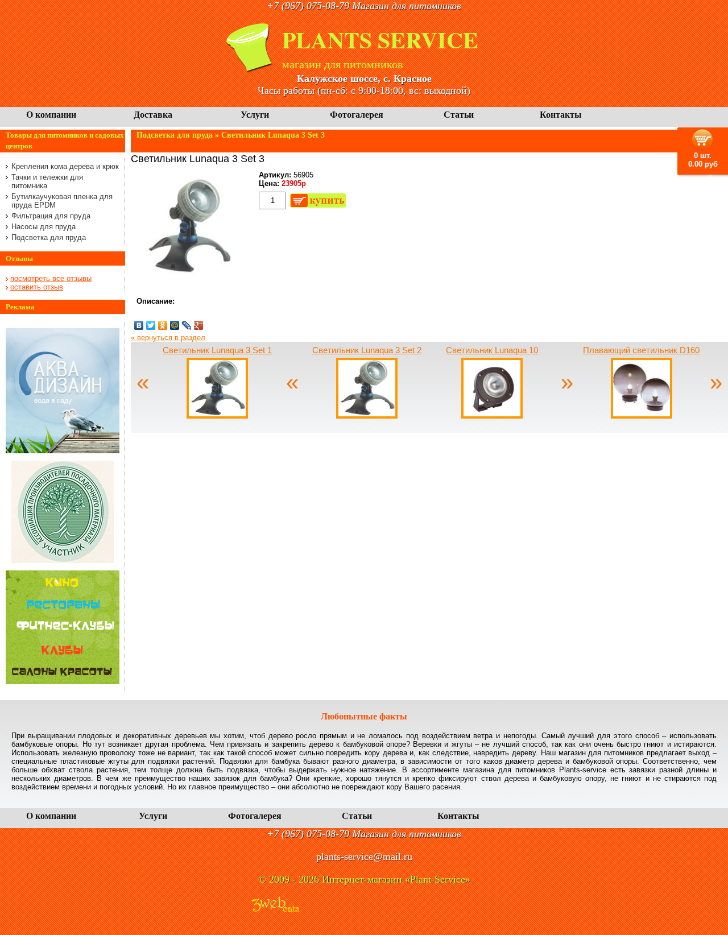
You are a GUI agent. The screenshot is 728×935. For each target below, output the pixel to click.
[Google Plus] (199, 325)
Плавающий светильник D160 (641, 350)
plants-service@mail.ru (364, 856)
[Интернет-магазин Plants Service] (250, 70)
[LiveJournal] (187, 325)
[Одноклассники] (163, 325)
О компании (51, 114)
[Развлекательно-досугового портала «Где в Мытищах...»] (62, 681)
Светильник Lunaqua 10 (492, 350)
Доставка (153, 114)
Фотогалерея (356, 114)
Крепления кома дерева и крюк (65, 166)
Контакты (561, 114)
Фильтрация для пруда (50, 216)
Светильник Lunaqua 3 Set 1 (217, 350)
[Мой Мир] (175, 325)
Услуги (255, 114)
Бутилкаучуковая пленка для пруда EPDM (62, 200)
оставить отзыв (36, 287)
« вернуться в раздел (168, 337)
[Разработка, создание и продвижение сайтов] (275, 905)
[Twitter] (151, 325)
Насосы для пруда (43, 226)
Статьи (459, 114)
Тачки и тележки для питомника (47, 181)
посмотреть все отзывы (51, 278)
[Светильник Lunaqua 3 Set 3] (188, 280)
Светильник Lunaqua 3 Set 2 (366, 350)
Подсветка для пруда (48, 237)
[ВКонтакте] (139, 325)
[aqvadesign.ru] (62, 450)
